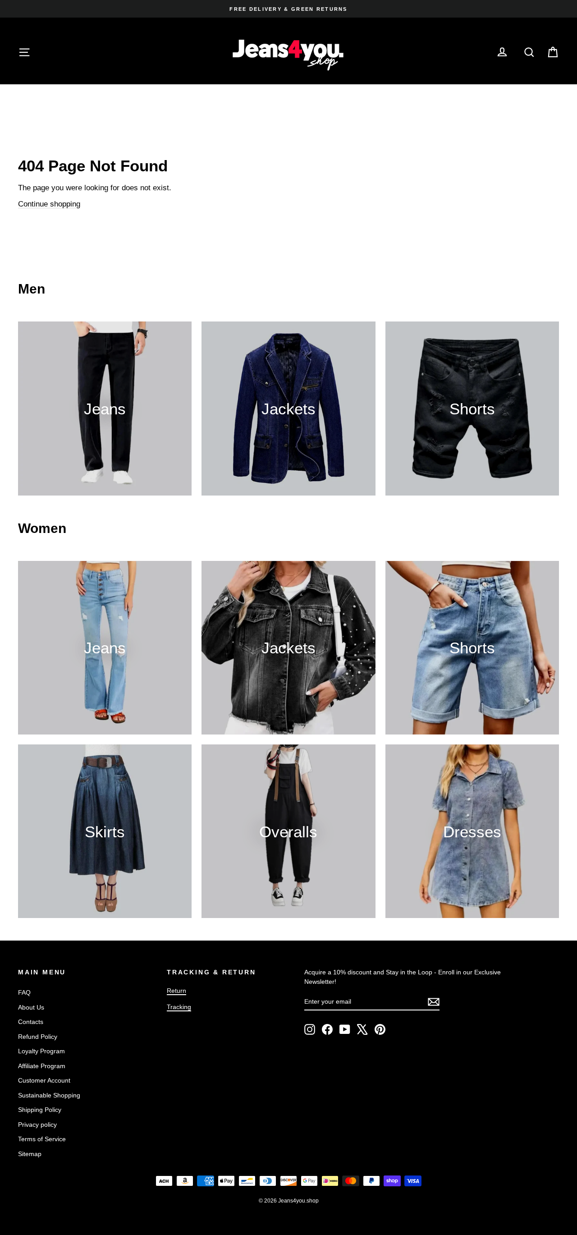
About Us (31, 1007)
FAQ (24, 992)
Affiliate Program (41, 1066)
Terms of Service (42, 1139)
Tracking (179, 1006)
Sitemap (29, 1153)
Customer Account (44, 1080)
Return (176, 990)
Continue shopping (49, 204)
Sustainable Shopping (49, 1095)
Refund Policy (37, 1036)
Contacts (30, 1021)
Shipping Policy (39, 1109)
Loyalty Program (41, 1051)
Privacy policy (37, 1124)
